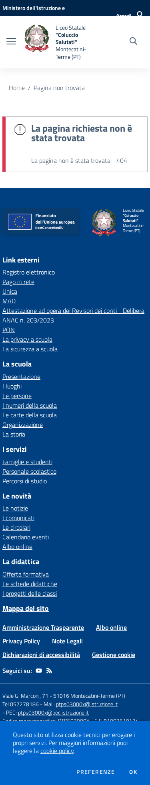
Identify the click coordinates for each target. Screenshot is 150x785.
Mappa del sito (25, 608)
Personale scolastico (29, 471)
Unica (9, 291)
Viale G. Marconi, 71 (25, 695)
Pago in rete (18, 281)
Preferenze (95, 772)
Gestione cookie (113, 654)
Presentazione (21, 376)
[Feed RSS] (49, 670)
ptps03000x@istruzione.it (87, 704)
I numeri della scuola (29, 405)
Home (17, 87)
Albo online (17, 546)
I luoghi (12, 386)
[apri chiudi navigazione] (11, 42)
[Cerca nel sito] (133, 42)
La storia (13, 434)
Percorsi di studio (24, 481)
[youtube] (38, 670)
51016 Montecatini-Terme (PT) (89, 695)
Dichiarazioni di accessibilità (41, 654)
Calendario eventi (25, 537)
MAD (9, 301)
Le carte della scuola (29, 415)
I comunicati (18, 518)
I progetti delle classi (29, 593)
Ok (133, 772)
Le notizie (15, 508)
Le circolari (16, 527)
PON (8, 329)
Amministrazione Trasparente (43, 627)
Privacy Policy (21, 641)
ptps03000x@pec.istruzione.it (53, 712)
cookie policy (57, 750)
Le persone (17, 396)
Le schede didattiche (29, 584)
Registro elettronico (28, 272)
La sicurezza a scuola (30, 349)
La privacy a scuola (27, 339)
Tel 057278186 (20, 704)
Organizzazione (22, 424)
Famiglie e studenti (27, 462)
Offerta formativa (25, 574)
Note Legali (67, 641)
